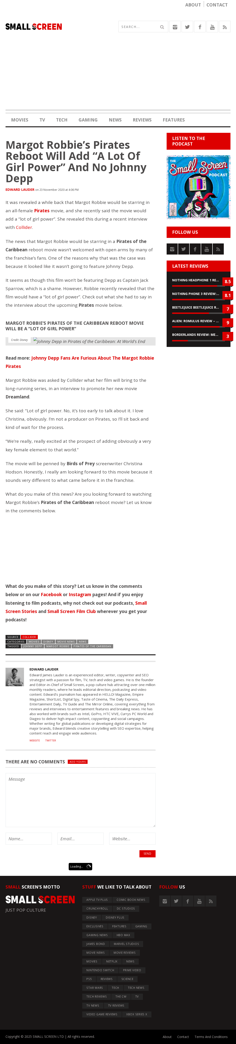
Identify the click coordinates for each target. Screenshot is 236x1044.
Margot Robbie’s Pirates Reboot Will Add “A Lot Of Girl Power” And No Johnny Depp (76, 161)
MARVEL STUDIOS (126, 944)
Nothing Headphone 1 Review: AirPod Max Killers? (198, 280)
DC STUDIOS (126, 908)
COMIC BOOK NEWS (131, 900)
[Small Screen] (62, 26)
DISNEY (48, 641)
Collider (24, 227)
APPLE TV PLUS (97, 900)
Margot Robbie (57, 646)
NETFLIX (112, 961)
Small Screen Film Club (71, 611)
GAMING (88, 120)
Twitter (50, 740)
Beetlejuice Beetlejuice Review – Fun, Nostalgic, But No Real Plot (198, 307)
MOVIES (19, 120)
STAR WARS (94, 988)
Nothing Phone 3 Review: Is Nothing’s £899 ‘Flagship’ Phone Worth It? (198, 293)
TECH (62, 120)
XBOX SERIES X (136, 1014)
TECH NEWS (136, 988)
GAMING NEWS (97, 935)
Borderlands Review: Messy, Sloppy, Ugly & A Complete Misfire (198, 334)
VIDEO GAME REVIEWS (102, 1014)
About (193, 5)
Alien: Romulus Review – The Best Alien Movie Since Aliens (198, 321)
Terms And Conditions (211, 1037)
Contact (217, 5)
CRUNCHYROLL (97, 908)
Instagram (80, 595)
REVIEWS (142, 120)
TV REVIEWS (116, 1006)
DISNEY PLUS (115, 918)
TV (42, 120)
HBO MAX (123, 935)
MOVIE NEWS (66, 641)
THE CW (121, 996)
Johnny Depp (32, 646)
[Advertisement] (118, 78)
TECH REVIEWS (96, 996)
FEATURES (174, 120)
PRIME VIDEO (132, 970)
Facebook (51, 595)
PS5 (89, 979)
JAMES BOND (95, 944)
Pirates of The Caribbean (92, 646)
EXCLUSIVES (94, 926)
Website (35, 740)
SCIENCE (127, 979)
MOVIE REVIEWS (125, 953)
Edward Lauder (20, 189)
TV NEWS (92, 1006)
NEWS (115, 120)
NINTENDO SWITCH (100, 970)
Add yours (78, 761)
